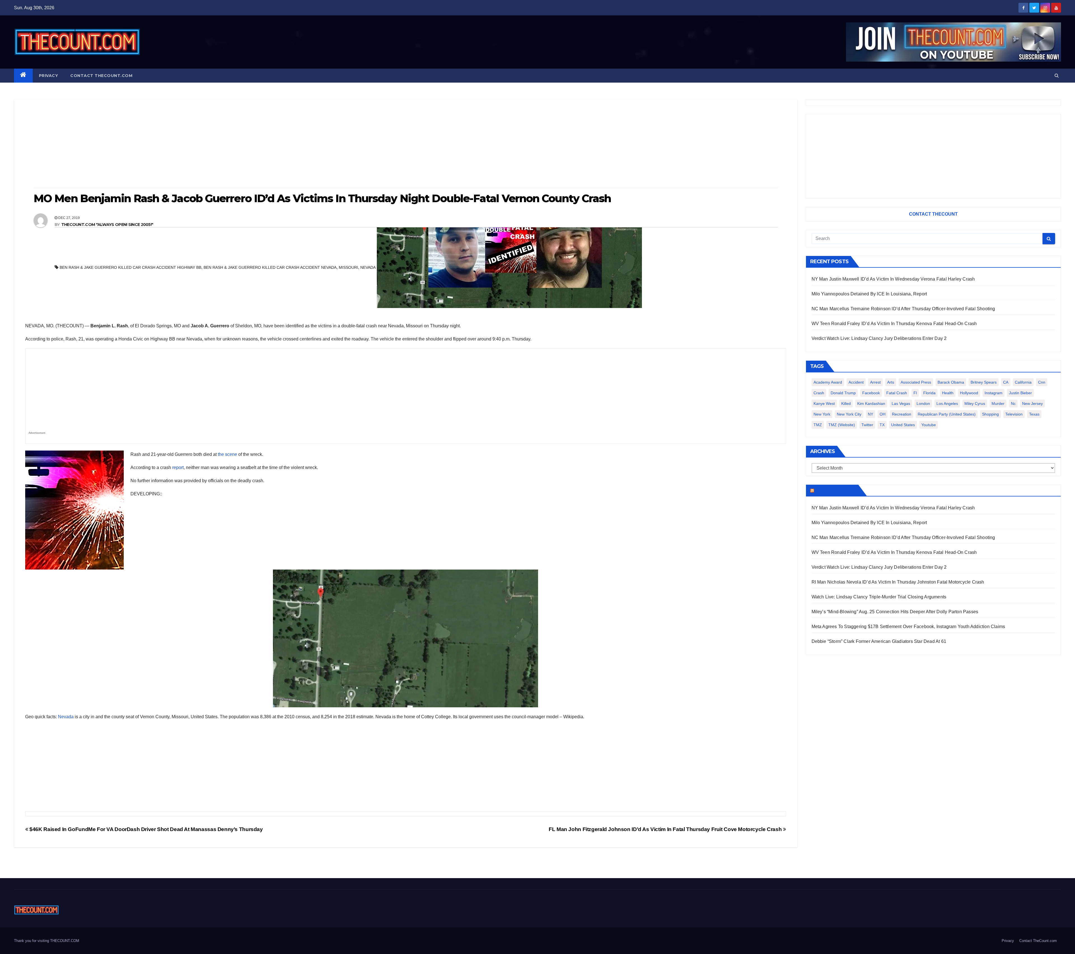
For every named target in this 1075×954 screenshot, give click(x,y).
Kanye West (824, 403)
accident (856, 382)
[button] (1057, 75)
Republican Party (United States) (947, 414)
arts (890, 382)
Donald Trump (843, 393)
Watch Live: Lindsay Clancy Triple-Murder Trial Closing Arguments (879, 596)
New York (822, 414)
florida (929, 393)
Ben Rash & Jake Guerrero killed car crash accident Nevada (270, 267)
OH (882, 414)
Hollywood (969, 393)
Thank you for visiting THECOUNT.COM (46, 941)
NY (870, 414)
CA (1005, 382)
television (1014, 414)
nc (1013, 403)
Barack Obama (951, 382)
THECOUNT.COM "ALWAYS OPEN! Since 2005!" (107, 224)
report (178, 467)
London (923, 403)
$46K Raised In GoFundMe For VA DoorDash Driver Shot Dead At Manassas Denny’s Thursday (145, 829)
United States (903, 425)
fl (915, 393)
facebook (871, 393)
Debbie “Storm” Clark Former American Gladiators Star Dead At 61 (879, 641)
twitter (867, 425)
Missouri (348, 267)
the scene (227, 454)
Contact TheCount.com (101, 75)
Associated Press (916, 382)
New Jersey (1032, 403)
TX (882, 425)
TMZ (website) (841, 425)
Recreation (901, 414)
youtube (928, 425)
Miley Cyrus (974, 403)
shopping (990, 414)
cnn (1041, 382)
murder (998, 403)
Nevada (66, 716)
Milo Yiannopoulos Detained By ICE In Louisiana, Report (869, 293)
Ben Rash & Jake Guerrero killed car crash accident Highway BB (130, 267)
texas (1034, 414)
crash (819, 393)
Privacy (48, 75)
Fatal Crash (896, 393)
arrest (875, 382)
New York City (849, 414)
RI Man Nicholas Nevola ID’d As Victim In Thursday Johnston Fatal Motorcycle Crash (898, 582)
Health (948, 393)
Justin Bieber (1020, 393)
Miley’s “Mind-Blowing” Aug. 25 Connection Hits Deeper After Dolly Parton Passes (895, 611)
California (1023, 382)
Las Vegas (901, 403)
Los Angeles (947, 403)
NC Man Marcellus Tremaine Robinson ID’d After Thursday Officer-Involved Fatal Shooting (903, 308)
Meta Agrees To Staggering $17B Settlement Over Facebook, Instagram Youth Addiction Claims (908, 626)
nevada (368, 267)
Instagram (993, 393)
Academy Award (828, 382)
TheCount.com (835, 490)
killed (846, 403)
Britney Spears (984, 382)
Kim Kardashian (871, 403)
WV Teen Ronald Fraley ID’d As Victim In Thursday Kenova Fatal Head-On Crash (894, 323)
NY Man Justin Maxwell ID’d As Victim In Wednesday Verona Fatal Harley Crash (893, 279)
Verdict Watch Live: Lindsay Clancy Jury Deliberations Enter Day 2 (879, 338)
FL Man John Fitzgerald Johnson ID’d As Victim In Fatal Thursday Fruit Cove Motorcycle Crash (666, 829)
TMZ (818, 425)
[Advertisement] (406, 144)
